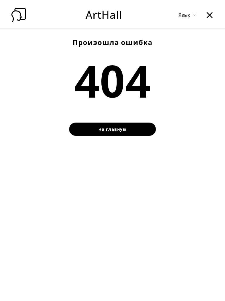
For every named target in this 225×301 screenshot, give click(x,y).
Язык (184, 15)
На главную (112, 129)
